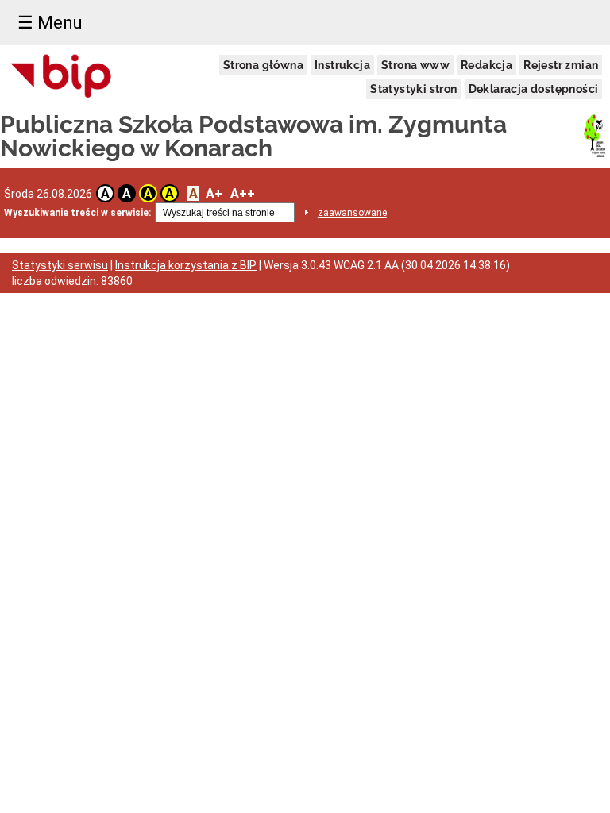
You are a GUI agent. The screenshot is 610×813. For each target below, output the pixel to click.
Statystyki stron (413, 89)
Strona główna (263, 65)
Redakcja (486, 65)
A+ (214, 193)
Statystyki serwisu (60, 265)
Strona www (415, 65)
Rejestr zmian (560, 65)
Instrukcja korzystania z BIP (186, 265)
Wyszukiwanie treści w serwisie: (77, 212)
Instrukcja (342, 65)
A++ (242, 193)
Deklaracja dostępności (534, 89)
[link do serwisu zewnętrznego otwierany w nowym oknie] (61, 77)
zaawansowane (352, 212)
